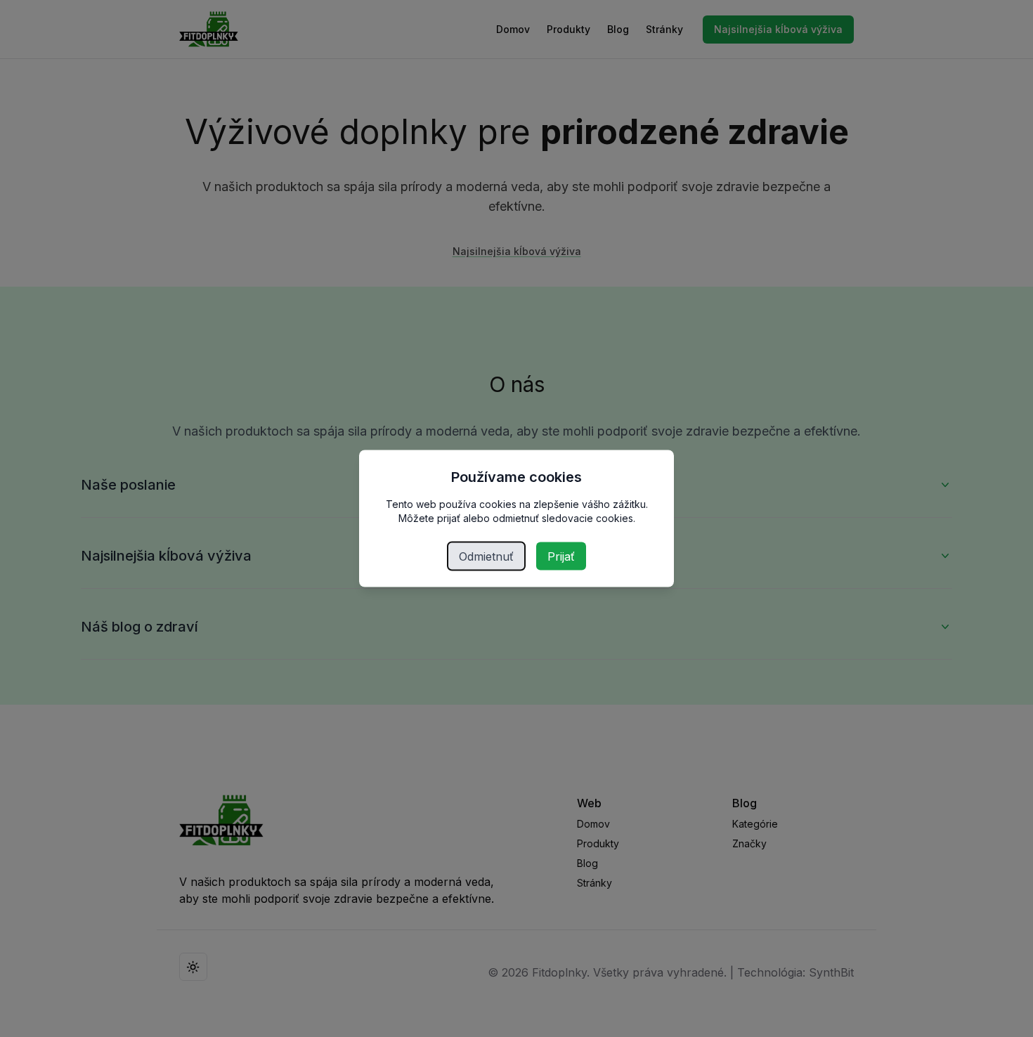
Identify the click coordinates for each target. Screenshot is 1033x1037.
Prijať (561, 556)
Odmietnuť (486, 556)
